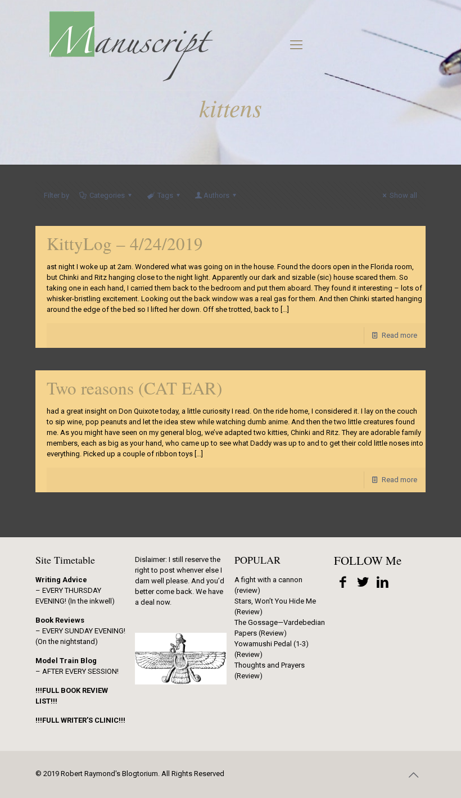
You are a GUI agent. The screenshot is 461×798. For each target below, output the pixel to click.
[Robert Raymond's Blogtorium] (130, 45)
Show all (403, 195)
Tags (165, 195)
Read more (399, 335)
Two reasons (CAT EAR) (134, 388)
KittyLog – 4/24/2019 (125, 243)
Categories (107, 195)
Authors (216, 195)
